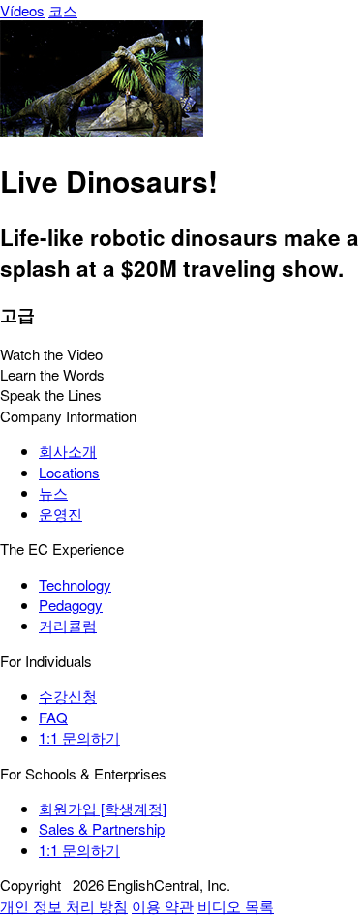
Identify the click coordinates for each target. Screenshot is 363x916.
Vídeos (22, 10)
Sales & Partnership (102, 828)
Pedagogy (71, 605)
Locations (69, 472)
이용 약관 (163, 906)
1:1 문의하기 (79, 737)
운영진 (60, 514)
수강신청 (68, 696)
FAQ (53, 717)
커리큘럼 (68, 625)
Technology (75, 584)
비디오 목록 (235, 906)
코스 (62, 10)
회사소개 (68, 451)
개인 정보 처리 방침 (64, 906)
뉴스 (53, 492)
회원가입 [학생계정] (102, 808)
